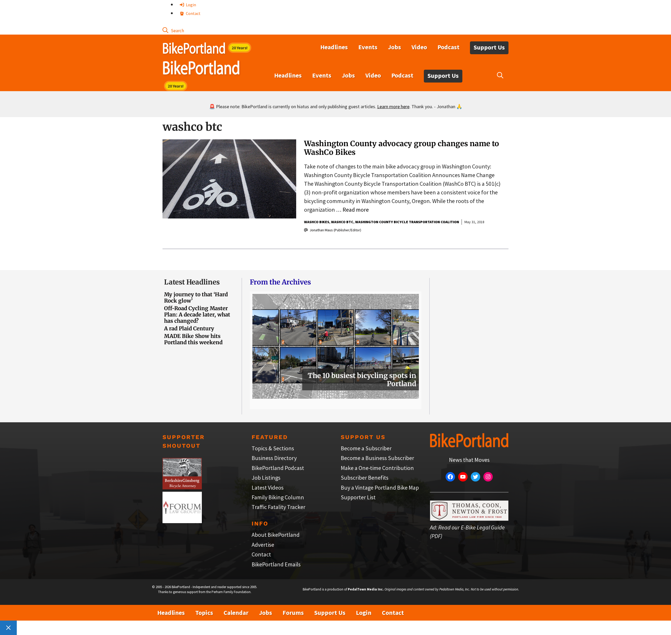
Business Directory (274, 458)
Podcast (448, 47)
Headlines (334, 47)
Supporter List (358, 497)
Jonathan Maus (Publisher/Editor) (335, 230)
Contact (193, 13)
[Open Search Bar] (173, 30)
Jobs (394, 47)
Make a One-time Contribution (377, 468)
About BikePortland (276, 534)
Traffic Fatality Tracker (278, 507)
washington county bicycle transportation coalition (407, 222)
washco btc (342, 222)
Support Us (489, 47)
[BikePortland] (201, 69)
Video (419, 47)
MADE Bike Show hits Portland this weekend (193, 339)
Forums (293, 613)
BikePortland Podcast (278, 468)
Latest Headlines (192, 282)
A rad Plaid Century (189, 328)
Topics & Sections (273, 448)
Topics (204, 613)
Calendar (236, 613)
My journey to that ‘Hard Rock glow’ (196, 297)
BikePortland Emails (276, 564)
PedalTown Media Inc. (366, 589)
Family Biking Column (278, 497)
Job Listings (266, 477)
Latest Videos (268, 487)
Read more (356, 209)
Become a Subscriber (366, 448)
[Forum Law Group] (182, 521)
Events (367, 47)
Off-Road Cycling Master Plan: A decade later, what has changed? (197, 314)
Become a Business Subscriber (377, 458)
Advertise (263, 544)
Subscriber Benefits (364, 477)
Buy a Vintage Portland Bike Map (380, 487)
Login (190, 4)
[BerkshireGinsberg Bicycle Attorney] (182, 487)
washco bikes (316, 222)
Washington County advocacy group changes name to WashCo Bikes (401, 148)
